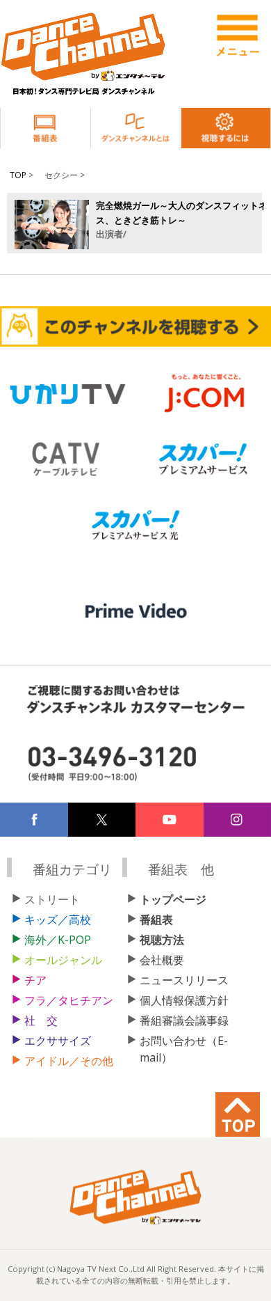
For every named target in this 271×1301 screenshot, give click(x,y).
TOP (18, 175)
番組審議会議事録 (184, 1020)
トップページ (173, 899)
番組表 (156, 919)
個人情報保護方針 (184, 1000)
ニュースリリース (184, 980)
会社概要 (162, 960)
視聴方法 (162, 939)
